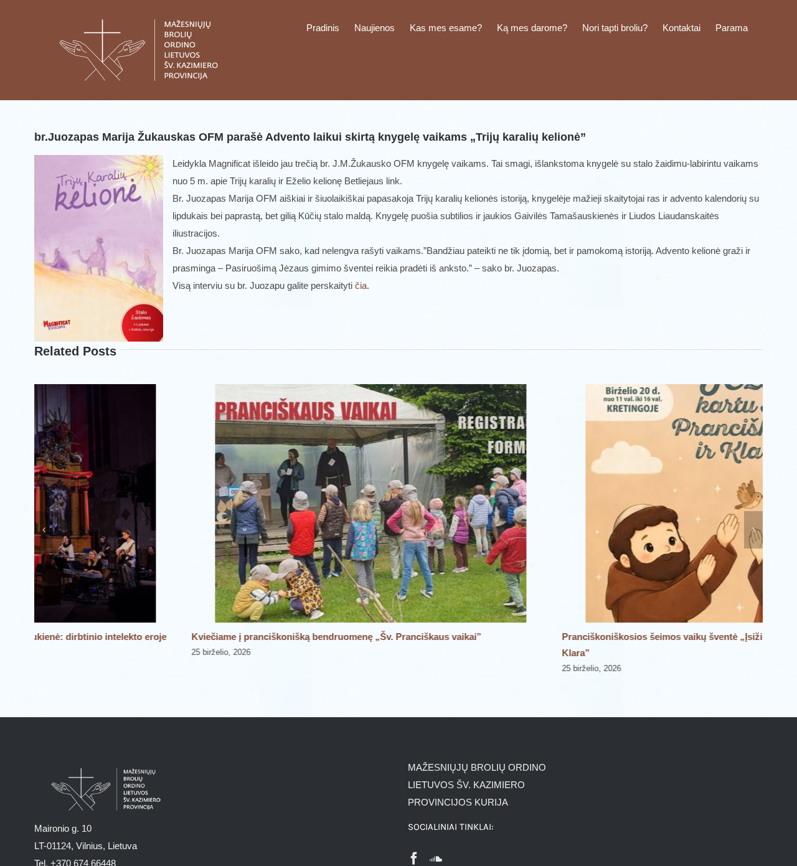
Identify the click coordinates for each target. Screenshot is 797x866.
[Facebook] (414, 858)
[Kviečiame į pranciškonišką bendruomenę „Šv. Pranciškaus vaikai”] (213, 389)
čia (361, 285)
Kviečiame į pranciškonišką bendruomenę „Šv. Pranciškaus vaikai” (179, 636)
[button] (43, 529)
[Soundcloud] (436, 858)
